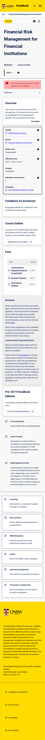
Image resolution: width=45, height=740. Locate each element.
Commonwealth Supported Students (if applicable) (19, 270)
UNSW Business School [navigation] (17, 133)
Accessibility (13, 718)
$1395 (32, 271)
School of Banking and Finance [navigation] (20, 143)
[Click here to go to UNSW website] (8, 7)
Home (4, 14)
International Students (16, 284)
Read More (35, 121)
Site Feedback (13, 730)
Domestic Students (18, 278)
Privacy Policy (13, 705)
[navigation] (20, 242)
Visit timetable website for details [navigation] (21, 190)
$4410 (32, 278)
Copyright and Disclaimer (18, 692)
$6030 (32, 284)
